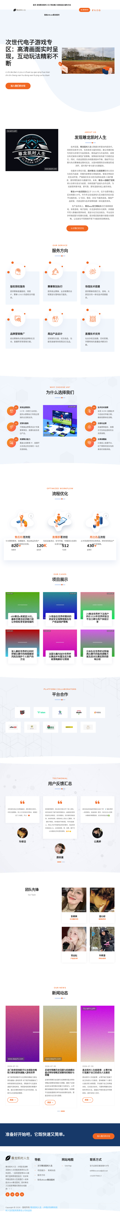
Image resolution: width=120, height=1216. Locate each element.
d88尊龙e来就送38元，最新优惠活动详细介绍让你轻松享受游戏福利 (22, 619)
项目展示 (53, 5)
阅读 (11, 1102)
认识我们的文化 (77, 228)
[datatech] (19, 10)
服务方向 (67, 5)
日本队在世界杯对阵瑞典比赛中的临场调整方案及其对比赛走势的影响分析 (97, 655)
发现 (43, 5)
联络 (52, 15)
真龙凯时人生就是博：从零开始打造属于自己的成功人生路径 (59, 1071)
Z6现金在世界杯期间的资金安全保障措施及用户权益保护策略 (60, 619)
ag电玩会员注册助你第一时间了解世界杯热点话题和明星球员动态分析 (97, 1072)
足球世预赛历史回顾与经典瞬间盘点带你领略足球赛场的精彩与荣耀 (22, 1072)
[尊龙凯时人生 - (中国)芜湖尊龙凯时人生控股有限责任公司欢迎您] (18, 1158)
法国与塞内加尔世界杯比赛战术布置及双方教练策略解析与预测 (60, 657)
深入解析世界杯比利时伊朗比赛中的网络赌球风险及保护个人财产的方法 (22, 655)
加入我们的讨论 (84, 10)
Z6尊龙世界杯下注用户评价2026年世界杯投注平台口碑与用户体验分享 (97, 618)
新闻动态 (60, 5)
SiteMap (68, 1166)
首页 (34, 5)
